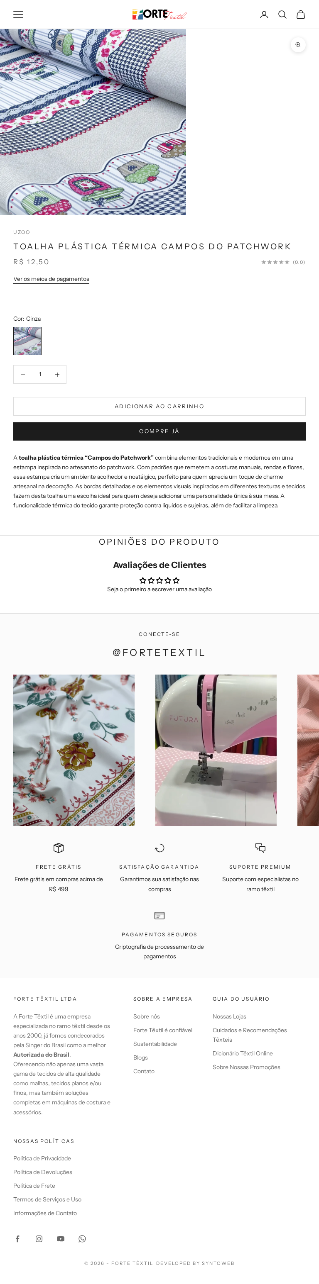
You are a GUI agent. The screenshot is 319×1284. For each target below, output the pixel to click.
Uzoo (22, 232)
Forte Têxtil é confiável (162, 1030)
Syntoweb (218, 1263)
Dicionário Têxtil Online (243, 1053)
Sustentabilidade (155, 1044)
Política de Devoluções (42, 1172)
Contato (144, 1071)
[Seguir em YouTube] (60, 1239)
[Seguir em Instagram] (39, 1239)
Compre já (159, 431)
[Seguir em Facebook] (17, 1239)
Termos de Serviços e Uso (47, 1199)
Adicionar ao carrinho (159, 406)
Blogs (140, 1057)
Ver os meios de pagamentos (51, 279)
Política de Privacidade (42, 1158)
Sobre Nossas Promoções (246, 1067)
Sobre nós (146, 1016)
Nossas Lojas (229, 1016)
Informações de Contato (45, 1213)
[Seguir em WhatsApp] (82, 1239)
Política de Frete (34, 1185)
